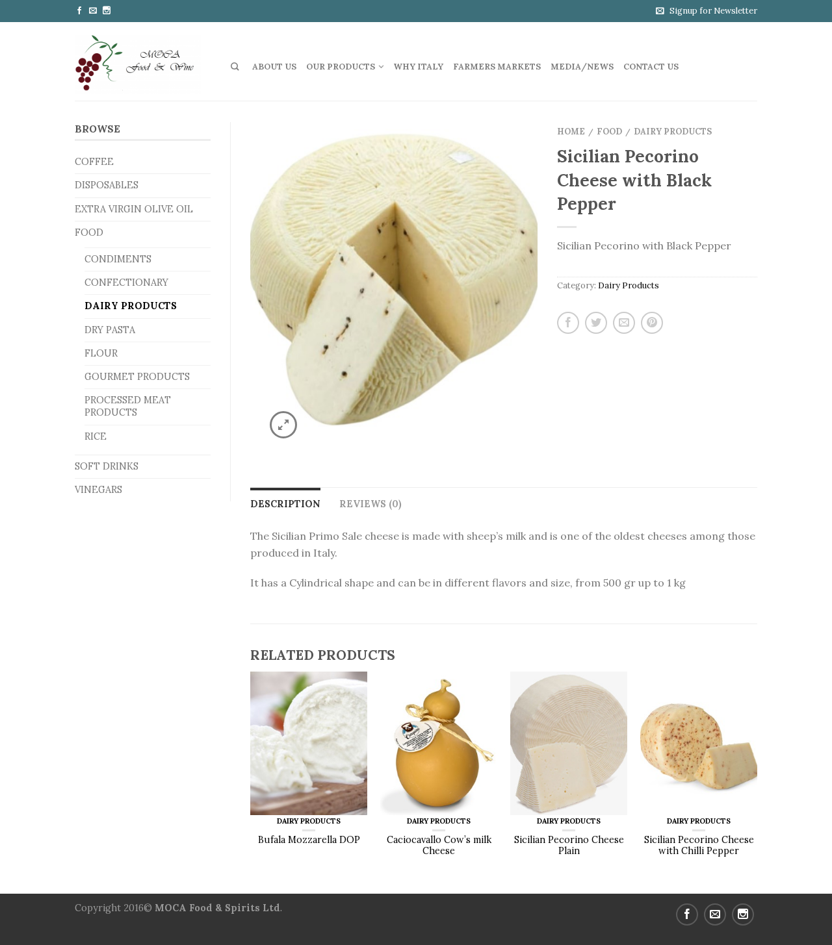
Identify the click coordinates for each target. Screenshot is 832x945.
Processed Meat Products (127, 406)
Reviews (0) (370, 504)
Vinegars (98, 490)
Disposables (106, 185)
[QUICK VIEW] (308, 743)
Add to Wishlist (505, 153)
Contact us (651, 66)
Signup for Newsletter (713, 10)
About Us (274, 66)
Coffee (94, 162)
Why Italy (418, 66)
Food (89, 232)
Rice (95, 436)
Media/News (582, 66)
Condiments (117, 259)
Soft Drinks (106, 466)
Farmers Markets (497, 66)
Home (571, 131)
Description (285, 504)
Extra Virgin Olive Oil (134, 209)
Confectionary (126, 282)
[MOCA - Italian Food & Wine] (143, 61)
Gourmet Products (137, 377)
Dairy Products (130, 306)
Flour (101, 353)
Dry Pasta (109, 330)
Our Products (340, 66)
